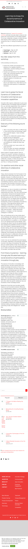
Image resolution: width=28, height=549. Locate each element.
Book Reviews (5, 495)
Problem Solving (6, 498)
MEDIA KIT (5, 482)
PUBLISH (4, 484)
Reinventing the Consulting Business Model (14, 409)
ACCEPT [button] (12, 546)
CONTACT (4, 487)
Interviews (4, 503)
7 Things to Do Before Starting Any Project (14, 402)
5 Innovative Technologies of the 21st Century (15, 434)
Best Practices (18, 488)
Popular (7, 398)
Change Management (20, 498)
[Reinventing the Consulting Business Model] (3, 409)
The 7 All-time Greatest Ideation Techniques (13, 417)
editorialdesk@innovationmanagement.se (14, 1)
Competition (18, 507)
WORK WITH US (6, 476)
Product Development (7, 500)
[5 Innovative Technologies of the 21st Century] (3, 433)
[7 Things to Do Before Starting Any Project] (3, 401)
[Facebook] (3, 459)
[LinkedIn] (6, 459)
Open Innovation (19, 482)
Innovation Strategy (19, 476)
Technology (5, 505)
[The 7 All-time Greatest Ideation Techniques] (3, 416)
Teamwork (17, 495)
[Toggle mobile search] (22, 7)
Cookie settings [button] (5, 546)
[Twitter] (1, 459)
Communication (19, 479)
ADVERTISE (5, 479)
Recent (20, 398)
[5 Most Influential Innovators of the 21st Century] (3, 441)
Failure (16, 500)
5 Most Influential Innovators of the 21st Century (15, 442)
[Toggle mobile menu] (25, 7)
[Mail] (8, 459)
